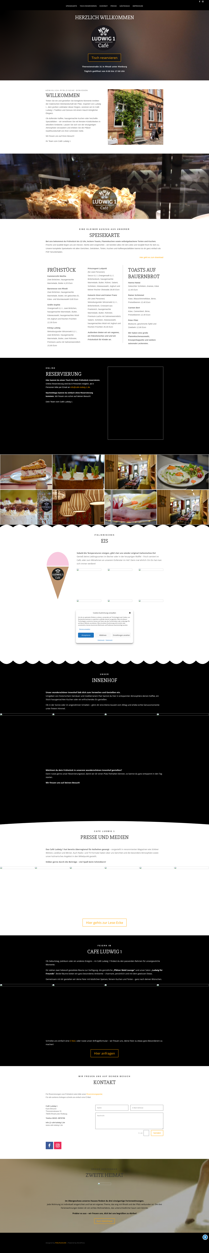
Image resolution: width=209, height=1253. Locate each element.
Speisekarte (71, 6)
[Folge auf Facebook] (49, 1145)
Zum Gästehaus (104, 1221)
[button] (130, 613)
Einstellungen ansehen (121, 635)
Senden (157, 1132)
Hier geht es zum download (151, 257)
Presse (113, 6)
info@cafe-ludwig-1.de (80, 387)
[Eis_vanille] (151, 570)
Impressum (101, 640)
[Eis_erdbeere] (89, 601)
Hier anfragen (104, 1053)
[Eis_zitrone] (89, 570)
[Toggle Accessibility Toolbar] (205, 1237)
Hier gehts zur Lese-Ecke (104, 922)
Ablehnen (102, 635)
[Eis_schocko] (151, 601)
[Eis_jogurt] (120, 601)
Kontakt (103, 6)
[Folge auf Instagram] (57, 1145)
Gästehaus (125, 6)
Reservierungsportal (94, 1094)
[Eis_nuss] (120, 570)
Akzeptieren (86, 635)
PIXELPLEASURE (60, 1243)
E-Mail (73, 1041)
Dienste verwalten (84, 629)
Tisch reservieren (88, 6)
